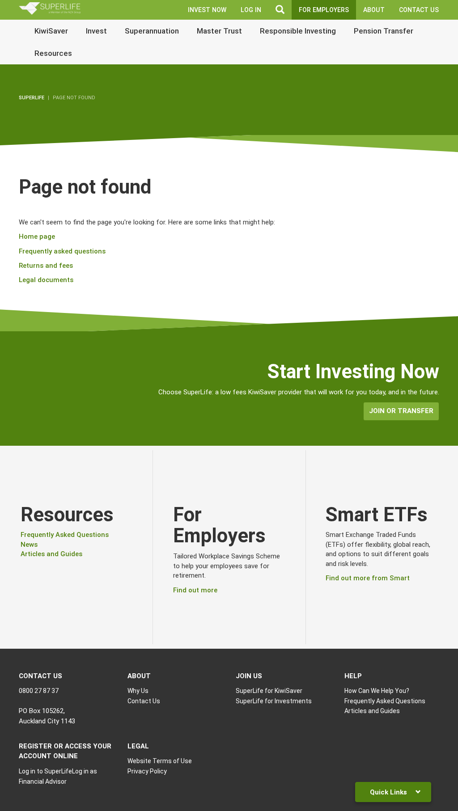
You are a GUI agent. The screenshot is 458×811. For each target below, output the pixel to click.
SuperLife (31, 98)
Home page (37, 236)
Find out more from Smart (368, 578)
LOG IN (251, 9)
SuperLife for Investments (274, 701)
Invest (96, 30)
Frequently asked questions (62, 251)
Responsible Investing (298, 30)
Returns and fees (46, 266)
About (374, 9)
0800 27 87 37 (39, 690)
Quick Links (389, 792)
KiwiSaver (51, 30)
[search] (280, 10)
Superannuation (152, 30)
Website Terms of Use (159, 761)
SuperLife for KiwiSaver (269, 690)
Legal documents (46, 280)
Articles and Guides (51, 554)
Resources (53, 53)
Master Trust (219, 30)
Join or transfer (401, 411)
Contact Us (419, 9)
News (29, 545)
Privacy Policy (147, 771)
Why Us (137, 690)
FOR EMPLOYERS (324, 9)
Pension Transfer (383, 30)
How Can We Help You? (376, 690)
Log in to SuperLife (45, 771)
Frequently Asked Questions (65, 535)
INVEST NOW (207, 9)
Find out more (195, 590)
